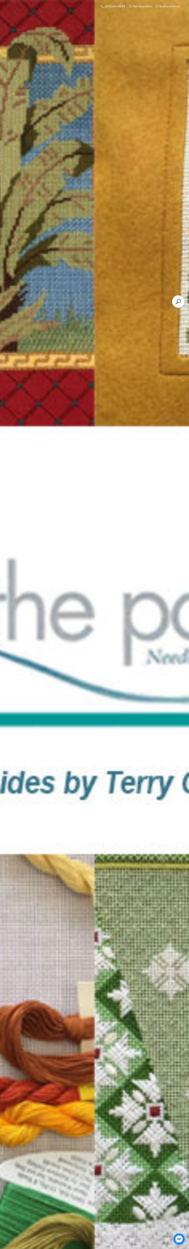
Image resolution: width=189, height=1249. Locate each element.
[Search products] (178, 301)
